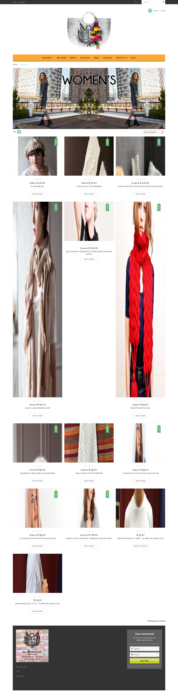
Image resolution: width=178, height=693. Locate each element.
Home (15, 65)
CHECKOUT (20, 676)
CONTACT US (121, 58)
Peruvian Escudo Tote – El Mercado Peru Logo (37, 604)
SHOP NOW (47, 58)
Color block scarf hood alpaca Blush (37, 538)
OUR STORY (85, 58)
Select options (140, 546)
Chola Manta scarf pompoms (89, 473)
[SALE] (37, 156)
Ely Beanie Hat (37, 186)
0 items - (159, 11)
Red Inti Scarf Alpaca (140, 408)
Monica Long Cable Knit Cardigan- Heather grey (89, 538)
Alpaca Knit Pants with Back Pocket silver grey (140, 186)
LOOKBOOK (107, 58)
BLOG (133, 58)
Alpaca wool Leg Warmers (89, 186)
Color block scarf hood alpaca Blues (140, 473)
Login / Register (19, 2)
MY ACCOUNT (21, 667)
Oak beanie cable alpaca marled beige (37, 473)
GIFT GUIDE (61, 58)
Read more (38, 194)
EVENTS (73, 58)
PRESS (96, 58)
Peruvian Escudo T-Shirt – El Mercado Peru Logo (140, 538)
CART (18, 672)
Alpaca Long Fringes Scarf (37, 408)
